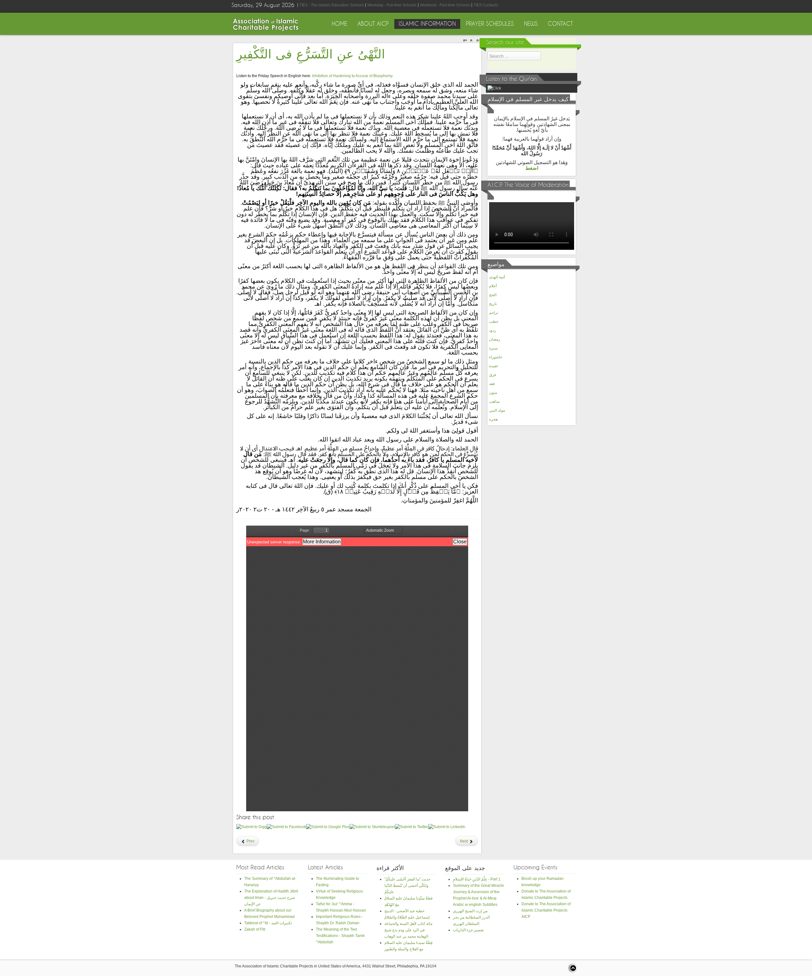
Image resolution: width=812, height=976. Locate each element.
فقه (492, 384)
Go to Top (572, 968)
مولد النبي (497, 410)
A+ (466, 40)
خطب (493, 321)
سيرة (493, 348)
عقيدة (493, 366)
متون (493, 392)
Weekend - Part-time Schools (445, 5)
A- (477, 40)
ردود (492, 330)
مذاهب (494, 401)
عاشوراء (495, 357)
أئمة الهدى (497, 277)
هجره (493, 419)
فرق (492, 375)
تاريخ (493, 304)
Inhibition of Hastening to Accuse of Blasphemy (352, 76)
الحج (492, 295)
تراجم (493, 312)
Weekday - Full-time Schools (391, 5)
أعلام (493, 286)
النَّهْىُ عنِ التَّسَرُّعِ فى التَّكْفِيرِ (310, 54)
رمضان (494, 339)
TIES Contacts (486, 5)
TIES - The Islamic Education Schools (331, 5)
